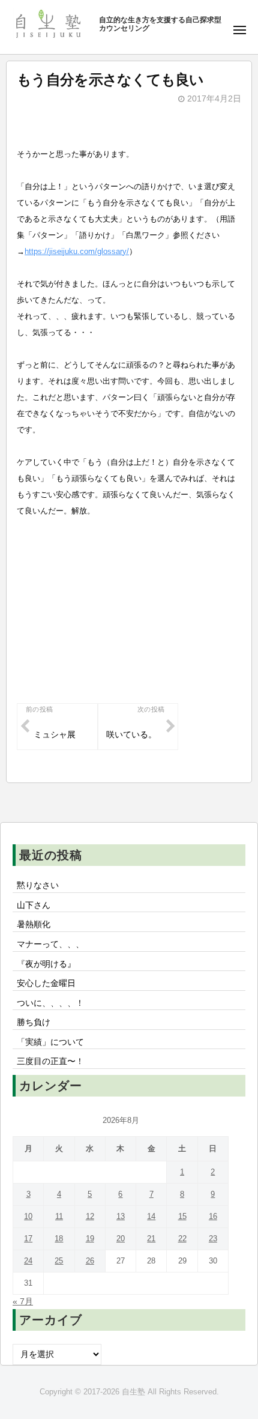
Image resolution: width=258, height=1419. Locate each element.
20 (120, 1238)
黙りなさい (38, 885)
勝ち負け (33, 1022)
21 (151, 1238)
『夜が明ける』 (46, 964)
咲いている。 (131, 734)
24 (28, 1260)
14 (151, 1216)
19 (90, 1238)
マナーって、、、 (50, 944)
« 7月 (23, 1301)
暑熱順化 (33, 924)
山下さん (33, 905)
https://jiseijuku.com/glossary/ (77, 251)
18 (59, 1238)
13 (120, 1216)
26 (90, 1260)
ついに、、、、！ (50, 1003)
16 (213, 1216)
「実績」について (50, 1042)
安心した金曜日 (46, 983)
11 (59, 1216)
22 (182, 1238)
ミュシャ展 (55, 734)
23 (213, 1238)
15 (182, 1216)
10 (28, 1216)
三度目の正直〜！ (50, 1061)
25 (59, 1260)
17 (28, 1238)
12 (90, 1216)
